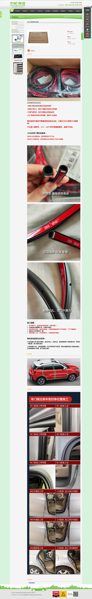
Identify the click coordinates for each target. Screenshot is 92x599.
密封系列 (16, 23)
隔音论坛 (78, 11)
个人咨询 (87, 21)
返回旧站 (29, 592)
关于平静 (17, 11)
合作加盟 (76, 2)
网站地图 (25, 592)
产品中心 (33, 11)
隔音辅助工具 (16, 31)
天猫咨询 (87, 36)
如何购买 (80, 2)
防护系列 (16, 29)
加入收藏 (72, 2)
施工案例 (48, 11)
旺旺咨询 (87, 31)
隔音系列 (16, 21)
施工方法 (40, 11)
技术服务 (25, 11)
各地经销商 (55, 11)
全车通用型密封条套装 (20, 27)
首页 (71, 16)
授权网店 (63, 11)
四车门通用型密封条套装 (20, 25)
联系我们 (71, 11)
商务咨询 (87, 16)
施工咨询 (87, 26)
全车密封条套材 (32, 582)
